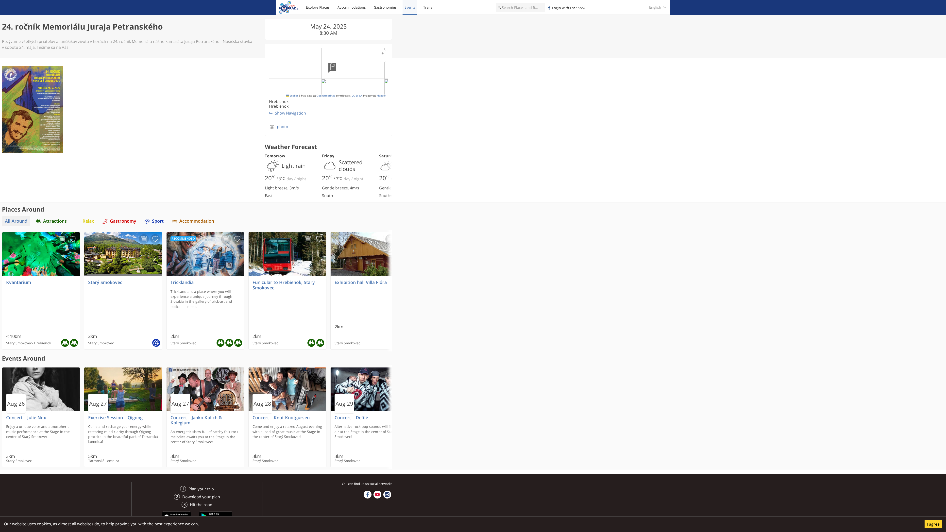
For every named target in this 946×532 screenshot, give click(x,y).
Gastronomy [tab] (123, 221)
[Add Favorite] (73, 239)
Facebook (368, 495)
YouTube (377, 495)
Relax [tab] (88, 221)
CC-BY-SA (357, 95)
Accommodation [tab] (196, 221)
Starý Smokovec (105, 282)
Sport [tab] (158, 221)
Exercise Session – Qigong (115, 417)
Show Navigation (290, 113)
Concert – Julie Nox (26, 417)
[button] (383, 53)
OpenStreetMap (326, 95)
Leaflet (293, 95)
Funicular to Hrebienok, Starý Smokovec (284, 285)
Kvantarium (18, 282)
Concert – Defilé (351, 417)
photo (282, 126)
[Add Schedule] (62, 239)
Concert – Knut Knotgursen (281, 417)
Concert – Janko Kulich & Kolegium (196, 420)
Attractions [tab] (55, 221)
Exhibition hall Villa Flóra (361, 282)
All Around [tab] (16, 221)
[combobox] (520, 7)
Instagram (387, 495)
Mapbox (381, 95)
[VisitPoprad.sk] (289, 7)
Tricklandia (182, 282)
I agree (933, 524)
